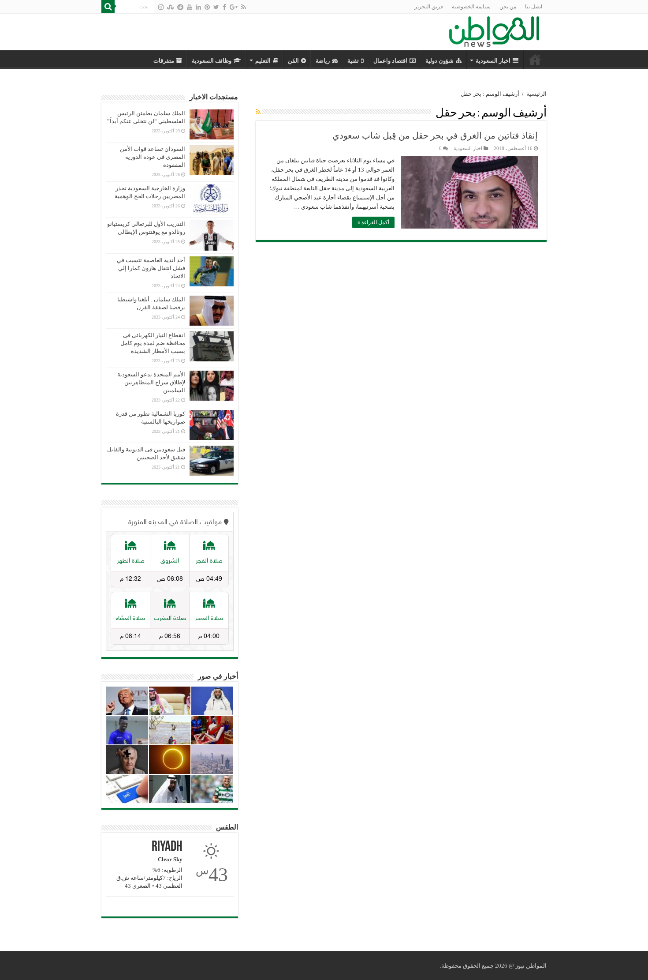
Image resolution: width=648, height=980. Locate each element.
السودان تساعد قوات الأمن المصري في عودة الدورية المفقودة (152, 157)
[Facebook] (224, 7)
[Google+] (233, 7)
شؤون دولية (439, 60)
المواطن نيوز (531, 965)
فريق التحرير (428, 7)
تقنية (353, 60)
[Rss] (243, 7)
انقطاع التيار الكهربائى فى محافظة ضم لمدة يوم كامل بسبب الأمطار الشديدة (152, 343)
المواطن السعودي (535, 59)
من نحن (507, 7)
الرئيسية (536, 93)
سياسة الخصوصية (471, 7)
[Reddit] (180, 7)
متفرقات (163, 60)
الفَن (293, 60)
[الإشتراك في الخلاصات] (258, 112)
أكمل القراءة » (373, 222)
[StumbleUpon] (170, 7)
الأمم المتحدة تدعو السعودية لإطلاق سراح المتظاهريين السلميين (151, 382)
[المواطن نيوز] (494, 30)
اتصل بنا (533, 7)
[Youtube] (189, 7)
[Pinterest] (207, 7)
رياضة (323, 60)
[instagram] (160, 7)
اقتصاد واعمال (390, 60)
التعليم (263, 60)
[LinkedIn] (198, 7)
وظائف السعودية (211, 60)
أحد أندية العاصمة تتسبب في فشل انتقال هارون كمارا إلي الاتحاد (151, 268)
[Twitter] (216, 7)
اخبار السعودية (493, 60)
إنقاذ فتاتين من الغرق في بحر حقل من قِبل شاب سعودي (435, 135)
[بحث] (108, 6)
